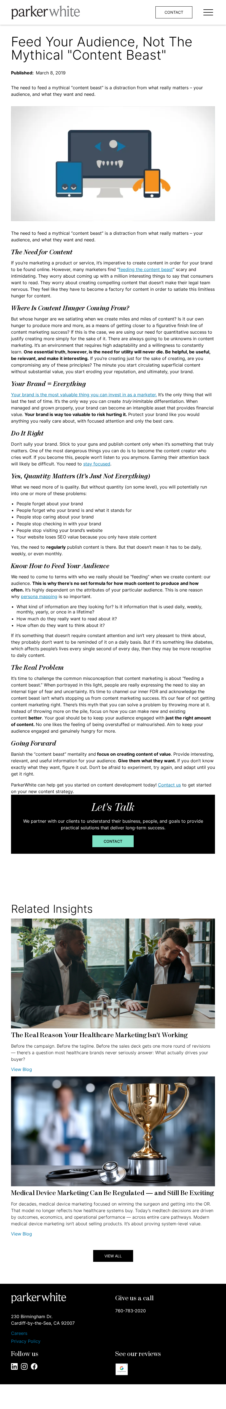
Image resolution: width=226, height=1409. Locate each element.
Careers (19, 1333)
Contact (113, 841)
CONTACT (174, 12)
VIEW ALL (113, 1256)
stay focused (96, 464)
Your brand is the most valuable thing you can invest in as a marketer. (84, 394)
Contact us (169, 785)
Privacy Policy (26, 1341)
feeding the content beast (146, 269)
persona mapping (39, 596)
